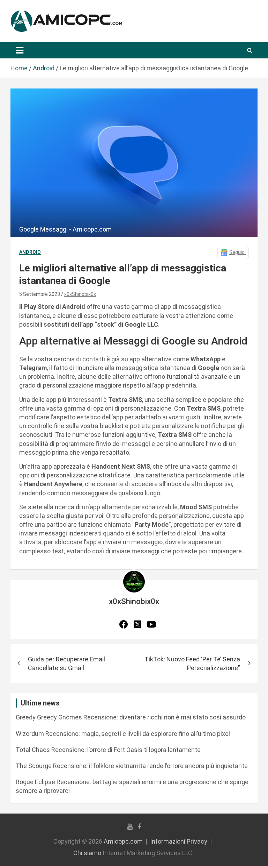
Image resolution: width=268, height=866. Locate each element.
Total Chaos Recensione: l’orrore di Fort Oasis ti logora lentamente (108, 749)
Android (30, 252)
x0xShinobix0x (80, 294)
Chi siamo (87, 853)
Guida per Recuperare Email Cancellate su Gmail (66, 663)
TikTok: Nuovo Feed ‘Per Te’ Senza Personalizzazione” (192, 663)
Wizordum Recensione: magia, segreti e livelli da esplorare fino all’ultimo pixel (123, 733)
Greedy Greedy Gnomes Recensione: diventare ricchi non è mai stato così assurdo (131, 717)
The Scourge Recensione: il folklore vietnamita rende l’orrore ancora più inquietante (132, 765)
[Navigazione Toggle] (19, 50)
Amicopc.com (123, 841)
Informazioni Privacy (178, 841)
